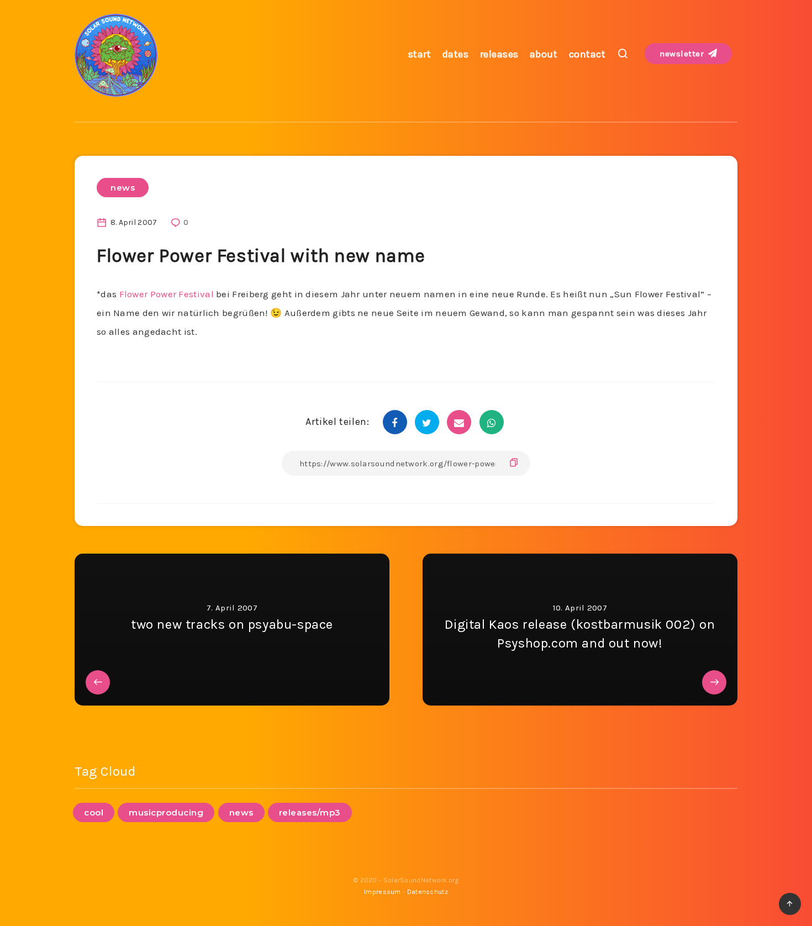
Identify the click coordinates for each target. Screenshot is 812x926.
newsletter (683, 54)
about (544, 54)
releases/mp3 (310, 812)
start (419, 54)
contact (587, 54)
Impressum (382, 892)
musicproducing (166, 812)
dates (455, 54)
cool (93, 812)
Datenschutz (427, 892)
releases (499, 54)
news (122, 187)
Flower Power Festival (165, 293)
